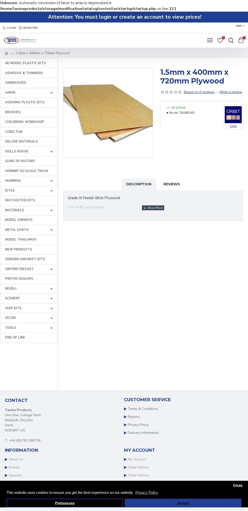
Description (138, 184)
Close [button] (237, 485)
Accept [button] (183, 503)
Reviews (171, 184)
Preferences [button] (65, 503)
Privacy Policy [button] (146, 492)
